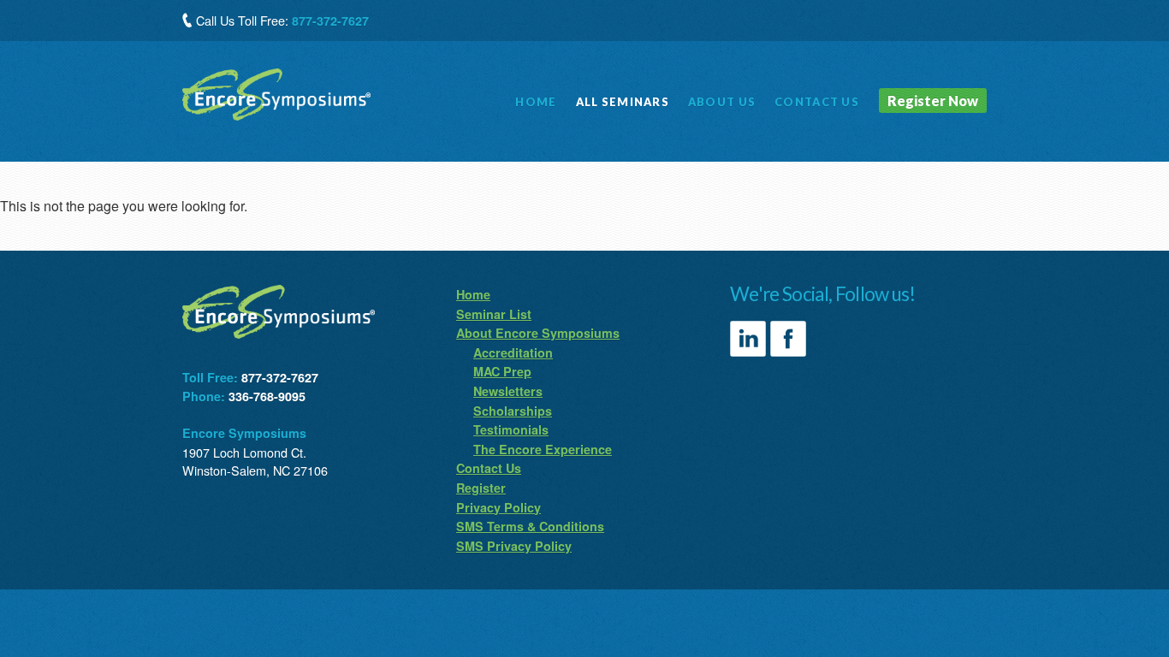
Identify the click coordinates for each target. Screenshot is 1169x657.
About (722, 102)
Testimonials (511, 429)
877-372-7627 (330, 20)
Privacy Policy (498, 507)
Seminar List (493, 314)
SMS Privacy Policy (514, 545)
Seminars (622, 102)
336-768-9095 (267, 396)
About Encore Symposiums (538, 332)
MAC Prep (502, 371)
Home (535, 102)
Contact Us (488, 467)
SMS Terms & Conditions (530, 526)
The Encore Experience (542, 449)
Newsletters (508, 391)
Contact (816, 102)
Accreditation (513, 352)
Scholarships (512, 410)
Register (481, 487)
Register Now (932, 100)
